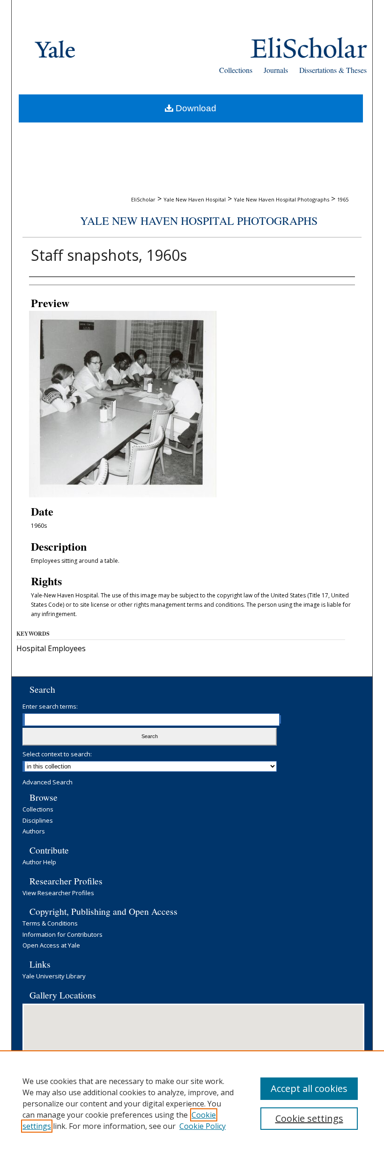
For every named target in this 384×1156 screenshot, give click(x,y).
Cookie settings (309, 1118)
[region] (192, 1103)
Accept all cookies (309, 1088)
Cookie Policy (202, 1126)
